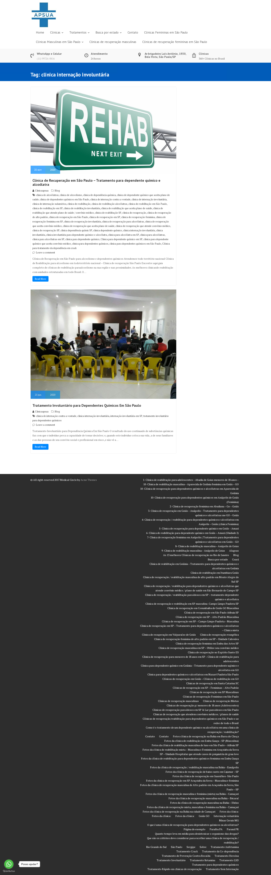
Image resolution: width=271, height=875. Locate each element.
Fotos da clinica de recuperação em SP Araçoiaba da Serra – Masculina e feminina (192, 780)
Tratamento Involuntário (171, 860)
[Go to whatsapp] (8, 864)
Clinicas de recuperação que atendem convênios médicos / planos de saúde (196, 714)
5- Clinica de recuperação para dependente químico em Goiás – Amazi (199, 528)
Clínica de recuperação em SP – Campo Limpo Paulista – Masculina (200, 621)
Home (40, 32)
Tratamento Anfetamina (225, 847)
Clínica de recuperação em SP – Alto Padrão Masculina (207, 617)
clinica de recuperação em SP (104, 217)
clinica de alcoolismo (71, 195)
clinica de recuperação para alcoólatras (123, 221)
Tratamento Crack (187, 851)
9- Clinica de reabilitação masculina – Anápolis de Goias (193, 550)
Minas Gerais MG (229, 820)
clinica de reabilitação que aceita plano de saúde (126, 208)
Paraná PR (233, 829)
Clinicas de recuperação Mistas (221, 701)
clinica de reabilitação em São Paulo (147, 203)
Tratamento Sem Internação (222, 869)
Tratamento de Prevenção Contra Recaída (186, 855)
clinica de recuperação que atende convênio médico (143, 226)
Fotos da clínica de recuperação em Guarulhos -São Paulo (206, 776)
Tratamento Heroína (227, 855)
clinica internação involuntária (139, 230)
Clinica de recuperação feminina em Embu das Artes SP (207, 643)
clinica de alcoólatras (47, 195)
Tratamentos (77, 32)
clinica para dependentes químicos (90, 243)
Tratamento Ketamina (202, 860)
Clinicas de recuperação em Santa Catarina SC (212, 683)
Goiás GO (204, 816)
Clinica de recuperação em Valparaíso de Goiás (169, 634)
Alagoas (234, 550)
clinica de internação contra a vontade (110, 199)
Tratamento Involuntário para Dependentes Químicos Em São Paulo (86, 405)
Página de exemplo (194, 829)
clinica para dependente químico (82, 239)
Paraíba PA (216, 829)
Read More (40, 278)
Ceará (235, 559)
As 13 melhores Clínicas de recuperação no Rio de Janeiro (196, 555)
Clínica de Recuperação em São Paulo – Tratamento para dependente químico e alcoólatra (96, 182)
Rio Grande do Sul (156, 847)
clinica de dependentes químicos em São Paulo (64, 199)
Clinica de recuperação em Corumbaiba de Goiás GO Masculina (203, 608)
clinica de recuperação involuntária (82, 221)
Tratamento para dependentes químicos (215, 864)
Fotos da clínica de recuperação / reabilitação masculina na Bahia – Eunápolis (194, 767)
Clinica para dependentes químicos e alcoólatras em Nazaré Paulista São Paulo (193, 674)
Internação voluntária (226, 816)
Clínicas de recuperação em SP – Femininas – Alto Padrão (206, 687)
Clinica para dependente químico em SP (122, 239)
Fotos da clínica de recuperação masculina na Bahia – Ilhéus (204, 802)
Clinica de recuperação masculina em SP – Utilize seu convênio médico (199, 648)
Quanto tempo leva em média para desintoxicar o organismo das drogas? (197, 833)
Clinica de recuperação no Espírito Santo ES (213, 652)
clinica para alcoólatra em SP (123, 234)
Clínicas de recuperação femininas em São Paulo (174, 42)
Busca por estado (107, 32)
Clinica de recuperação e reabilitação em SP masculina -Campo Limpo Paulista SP (192, 603)
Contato (133, 32)
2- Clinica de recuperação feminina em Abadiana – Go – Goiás (204, 506)
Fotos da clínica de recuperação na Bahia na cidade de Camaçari (179, 811)
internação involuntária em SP (126, 416)
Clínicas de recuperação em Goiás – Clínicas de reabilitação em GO (200, 679)
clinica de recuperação (134, 212)
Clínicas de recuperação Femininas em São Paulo (211, 696)
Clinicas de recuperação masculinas (112, 42)
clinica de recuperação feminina (138, 217)
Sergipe (191, 847)
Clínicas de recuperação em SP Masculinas (214, 692)
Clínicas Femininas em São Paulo (166, 32)
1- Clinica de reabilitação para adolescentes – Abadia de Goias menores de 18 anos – (191, 480)
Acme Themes (89, 480)
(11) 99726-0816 (46, 58)
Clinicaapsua (41, 190)
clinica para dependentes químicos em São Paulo (135, 243)
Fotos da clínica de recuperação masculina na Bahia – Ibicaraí (203, 798)
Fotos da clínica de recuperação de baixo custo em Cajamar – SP (202, 771)
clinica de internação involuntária (149, 199)
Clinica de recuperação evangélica (219, 634)
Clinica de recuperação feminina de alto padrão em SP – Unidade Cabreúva (196, 639)
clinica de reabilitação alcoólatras (109, 203)
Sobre (203, 847)
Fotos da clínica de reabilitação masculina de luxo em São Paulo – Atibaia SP (195, 745)
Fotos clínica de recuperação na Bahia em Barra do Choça (206, 736)
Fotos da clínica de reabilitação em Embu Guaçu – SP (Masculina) (201, 740)
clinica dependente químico (107, 230)
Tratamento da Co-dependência (220, 851)
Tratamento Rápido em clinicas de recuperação (174, 869)
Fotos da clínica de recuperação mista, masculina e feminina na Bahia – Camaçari (193, 807)
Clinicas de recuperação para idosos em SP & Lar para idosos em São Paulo (195, 710)
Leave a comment (45, 252)
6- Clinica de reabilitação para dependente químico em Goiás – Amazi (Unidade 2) (192, 533)
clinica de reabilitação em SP (47, 208)
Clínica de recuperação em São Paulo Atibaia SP (211, 612)
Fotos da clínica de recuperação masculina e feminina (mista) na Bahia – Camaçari (192, 794)
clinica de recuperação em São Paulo (68, 217)
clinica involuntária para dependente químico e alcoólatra (76, 234)
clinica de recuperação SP (46, 230)
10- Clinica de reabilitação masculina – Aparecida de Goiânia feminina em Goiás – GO (191, 484)
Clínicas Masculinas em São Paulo (58, 42)
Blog (57, 190)
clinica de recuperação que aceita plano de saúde (88, 226)
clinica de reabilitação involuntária (82, 208)
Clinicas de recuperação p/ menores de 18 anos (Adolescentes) (203, 705)
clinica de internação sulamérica (49, 203)
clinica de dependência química (99, 195)
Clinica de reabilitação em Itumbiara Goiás (215, 572)
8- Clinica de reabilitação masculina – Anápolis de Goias (207, 546)
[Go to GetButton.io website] (9, 871)
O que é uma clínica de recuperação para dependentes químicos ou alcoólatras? (193, 825)
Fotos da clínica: (229, 811)
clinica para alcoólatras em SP (48, 239)
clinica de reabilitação (79, 203)
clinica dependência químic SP (76, 230)
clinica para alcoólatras (152, 234)
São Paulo (176, 847)
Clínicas (55, 32)
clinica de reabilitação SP (108, 212)
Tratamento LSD (229, 860)
